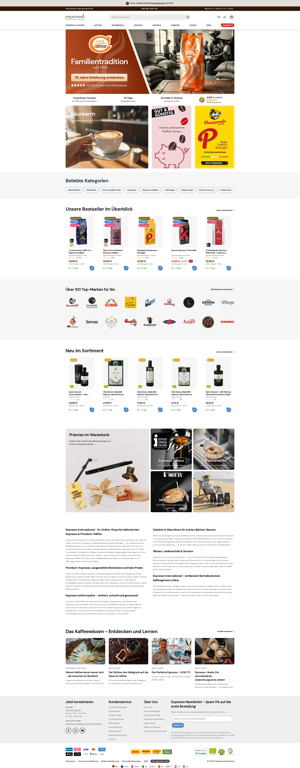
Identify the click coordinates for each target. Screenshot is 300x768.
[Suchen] (187, 17)
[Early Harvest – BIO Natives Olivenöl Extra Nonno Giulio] (218, 373)
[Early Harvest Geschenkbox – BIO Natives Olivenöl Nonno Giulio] (81, 373)
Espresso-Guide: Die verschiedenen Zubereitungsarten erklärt (210, 676)
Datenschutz (180, 735)
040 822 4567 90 (73, 710)
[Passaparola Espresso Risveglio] (150, 232)
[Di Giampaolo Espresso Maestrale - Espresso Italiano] (218, 232)
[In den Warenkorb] (92, 268)
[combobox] (150, 17)
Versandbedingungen (131, 761)
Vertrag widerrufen (160, 761)
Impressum (70, 761)
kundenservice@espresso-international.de (84, 724)
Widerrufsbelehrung (110, 761)
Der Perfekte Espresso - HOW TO (171, 672)
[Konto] (224, 17)
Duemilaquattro (158, 3)
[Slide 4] (150, 61)
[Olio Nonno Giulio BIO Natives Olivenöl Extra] (116, 373)
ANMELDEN (178, 725)
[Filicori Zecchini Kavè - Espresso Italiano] (116, 232)
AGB (146, 761)
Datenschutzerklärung (88, 761)
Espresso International (224, 761)
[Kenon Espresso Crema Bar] (184, 232)
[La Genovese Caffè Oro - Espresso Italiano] (81, 232)
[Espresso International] (171, 137)
